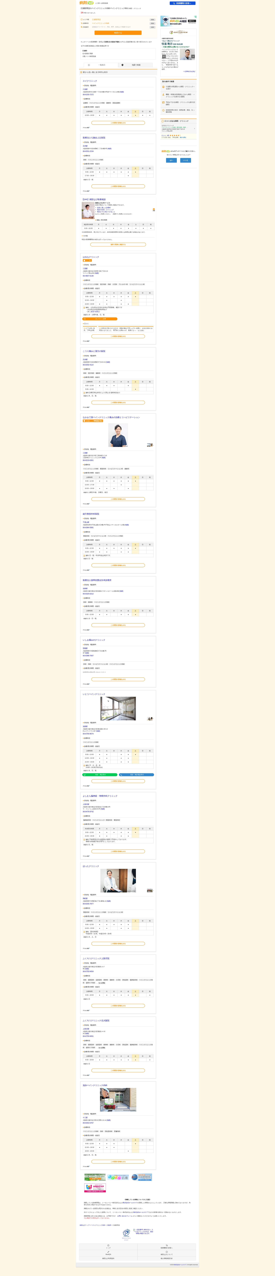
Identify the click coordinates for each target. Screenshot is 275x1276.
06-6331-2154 (88, 151)
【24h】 (94, 199)
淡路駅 (85, 588)
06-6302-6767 (88, 1123)
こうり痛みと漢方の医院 (94, 351)
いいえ (185, 160)
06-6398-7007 (88, 656)
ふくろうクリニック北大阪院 (96, 1020)
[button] (164, 56)
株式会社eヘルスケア (130, 1203)
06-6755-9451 (88, 1036)
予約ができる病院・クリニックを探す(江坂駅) (180, 103)
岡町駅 (85, 898)
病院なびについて (167, 1254)
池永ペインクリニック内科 (95, 1085)
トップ (108, 1248)
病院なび (86, 2)
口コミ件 (88, 260)
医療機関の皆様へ (183, 3)
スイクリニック (90, 81)
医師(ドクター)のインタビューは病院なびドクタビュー (196, 30)
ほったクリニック (91, 866)
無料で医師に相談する (118, 244)
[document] (118, 104)
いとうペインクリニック (94, 694)
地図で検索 (136, 65)
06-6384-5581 (88, 527)
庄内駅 (85, 146)
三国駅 (85, 268)
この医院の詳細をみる (118, 123)
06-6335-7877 (88, 904)
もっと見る (102, 983)
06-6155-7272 (88, 94)
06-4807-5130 (88, 276)
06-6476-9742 (88, 812)
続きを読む (95, 311)
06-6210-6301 (88, 460)
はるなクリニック (91, 257)
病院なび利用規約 (108, 1258)
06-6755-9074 (88, 734)
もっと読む (141, 330)
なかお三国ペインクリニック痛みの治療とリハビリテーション (111, 417)
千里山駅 (86, 522)
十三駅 (85, 1117)
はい (171, 160)
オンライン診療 (100, 319)
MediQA (108, 1254)
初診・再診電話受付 (137, 774)
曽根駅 (85, 648)
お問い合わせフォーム (124, 1216)
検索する (118, 33)
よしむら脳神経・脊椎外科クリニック (100, 796)
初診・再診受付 (100, 774)
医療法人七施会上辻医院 (94, 138)
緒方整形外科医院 (91, 514)
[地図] (122, 92)
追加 (152, 27)
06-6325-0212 (88, 594)
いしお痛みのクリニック (94, 640)
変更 (152, 19)
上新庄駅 (86, 804)
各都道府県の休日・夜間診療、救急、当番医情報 (179, 111)
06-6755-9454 (88, 971)
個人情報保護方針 (167, 1258)
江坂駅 (85, 89)
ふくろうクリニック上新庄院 (96, 958)
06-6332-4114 (88, 365)
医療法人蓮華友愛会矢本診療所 (97, 580)
